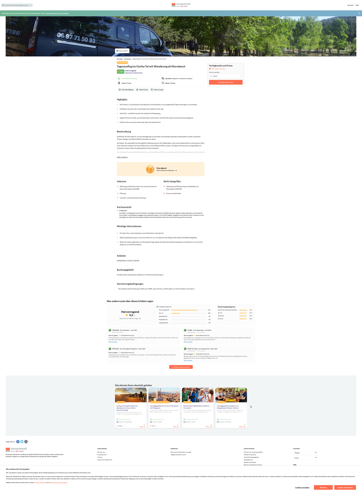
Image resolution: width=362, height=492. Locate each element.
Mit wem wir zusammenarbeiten (253, 452)
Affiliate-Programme (250, 454)
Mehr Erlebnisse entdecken (165, 170)
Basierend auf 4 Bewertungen (134, 73)
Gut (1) (161, 313)
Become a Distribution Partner (253, 465)
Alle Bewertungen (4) (165, 306)
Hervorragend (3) (164, 310)
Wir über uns (101, 452)
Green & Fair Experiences (104, 460)
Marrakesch (127, 59)
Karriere (99, 457)
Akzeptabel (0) (163, 316)
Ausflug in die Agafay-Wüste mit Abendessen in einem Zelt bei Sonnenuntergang (126, 408)
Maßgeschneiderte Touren (178, 454)
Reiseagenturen (248, 460)
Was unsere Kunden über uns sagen (181, 452)
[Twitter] (22, 442)
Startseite (119, 59)
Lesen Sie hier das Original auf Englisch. (57, 13)
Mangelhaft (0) (163, 319)
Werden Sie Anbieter (250, 462)
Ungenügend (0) (163, 323)
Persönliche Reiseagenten (251, 457)
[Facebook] (18, 442)
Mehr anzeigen (113, 342)
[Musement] (181, 5)
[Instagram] (26, 442)
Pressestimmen (101, 454)
